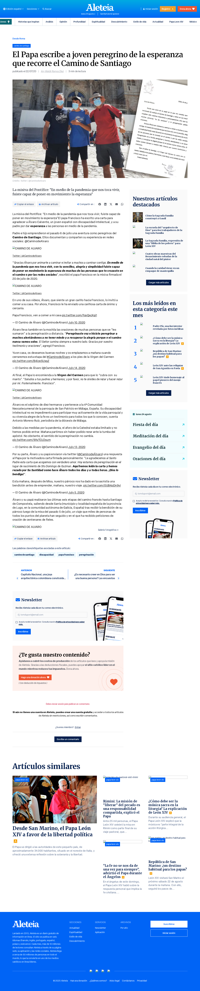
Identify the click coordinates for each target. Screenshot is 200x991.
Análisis (49, 21)
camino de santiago (24, 554)
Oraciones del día (149, 458)
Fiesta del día (145, 424)
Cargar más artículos (159, 282)
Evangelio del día (149, 447)
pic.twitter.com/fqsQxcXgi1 (79, 315)
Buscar (48, 9)
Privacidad (142, 980)
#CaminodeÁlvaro (58, 357)
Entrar (78, 727)
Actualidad (157, 21)
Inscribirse (23, 631)
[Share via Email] (116, 204)
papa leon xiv (22, 779)
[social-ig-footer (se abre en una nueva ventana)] (109, 971)
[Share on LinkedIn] (105, 204)
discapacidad (46, 554)
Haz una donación (78, 980)
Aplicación (100, 932)
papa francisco (66, 554)
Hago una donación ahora (33, 677)
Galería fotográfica (107, 530)
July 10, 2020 (76, 322)
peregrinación (86, 554)
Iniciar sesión (151, 9)
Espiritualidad (98, 21)
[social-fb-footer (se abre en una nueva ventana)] (97, 971)
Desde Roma (18, 38)
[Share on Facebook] (99, 204)
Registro (166, 8)
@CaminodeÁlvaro (90, 454)
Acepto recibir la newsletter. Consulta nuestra (52, 623)
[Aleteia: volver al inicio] (100, 7)
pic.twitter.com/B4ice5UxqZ (30, 361)
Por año (124, 927)
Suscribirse (169, 924)
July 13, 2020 (76, 447)
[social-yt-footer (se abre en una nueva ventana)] (91, 971)
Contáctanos (128, 980)
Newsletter (100, 927)
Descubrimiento (119, 21)
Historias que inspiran (28, 21)
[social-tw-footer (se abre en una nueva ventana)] (103, 971)
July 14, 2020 (76, 368)
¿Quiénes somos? (98, 980)
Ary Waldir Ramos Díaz (52, 71)
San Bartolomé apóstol (109, 14)
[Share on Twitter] (111, 204)
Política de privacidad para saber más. (159, 502)
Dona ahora (185, 8)
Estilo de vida (139, 21)
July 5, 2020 (76, 492)
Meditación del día (150, 436)
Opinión (63, 21)
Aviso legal (114, 980)
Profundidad (79, 21)
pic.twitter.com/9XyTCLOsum (31, 440)
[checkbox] (17, 622)
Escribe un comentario (68, 739)
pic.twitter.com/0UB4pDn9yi (102, 485)
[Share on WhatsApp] (122, 204)
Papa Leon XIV (176, 21)
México (193, 21)
